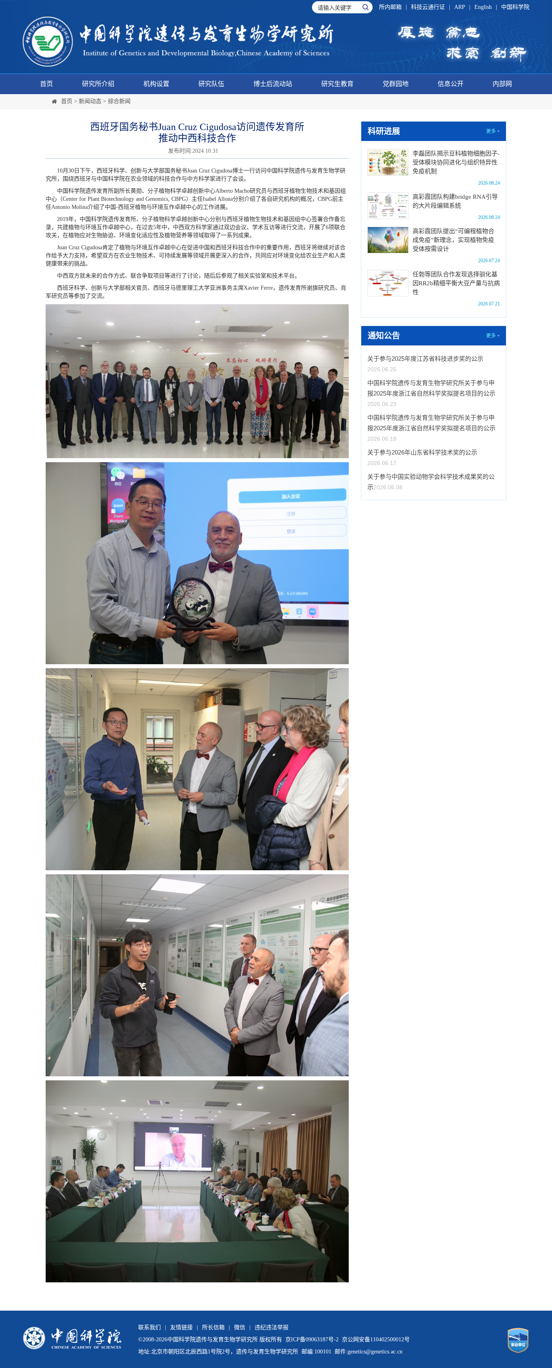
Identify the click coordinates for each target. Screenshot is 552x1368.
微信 (239, 1327)
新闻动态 (90, 101)
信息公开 (451, 83)
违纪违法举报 (272, 1327)
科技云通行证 (428, 7)
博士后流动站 (272, 83)
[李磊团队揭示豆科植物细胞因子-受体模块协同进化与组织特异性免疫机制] (388, 162)
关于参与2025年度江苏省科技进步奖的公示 (425, 358)
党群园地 (396, 83)
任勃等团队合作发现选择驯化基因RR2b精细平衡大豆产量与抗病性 (456, 283)
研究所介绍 (98, 83)
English (483, 7)
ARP (459, 7)
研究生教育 (337, 83)
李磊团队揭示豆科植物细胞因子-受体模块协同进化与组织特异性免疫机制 (456, 162)
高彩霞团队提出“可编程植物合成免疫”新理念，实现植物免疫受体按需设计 (453, 240)
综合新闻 (119, 101)
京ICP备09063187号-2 (312, 1339)
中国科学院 (515, 7)
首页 (46, 83)
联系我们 (149, 1327)
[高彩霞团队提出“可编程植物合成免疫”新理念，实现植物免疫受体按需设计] (388, 240)
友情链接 (181, 1327)
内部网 (502, 83)
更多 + (493, 131)
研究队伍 (211, 83)
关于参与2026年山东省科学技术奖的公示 (422, 452)
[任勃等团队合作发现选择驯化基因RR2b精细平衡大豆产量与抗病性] (388, 283)
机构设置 (156, 83)
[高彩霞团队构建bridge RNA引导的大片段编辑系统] (388, 205)
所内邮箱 (390, 7)
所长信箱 (213, 1327)
